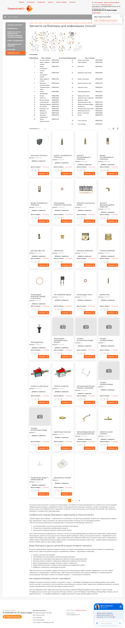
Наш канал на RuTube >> (40, 610)
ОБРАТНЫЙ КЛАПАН (62, 432)
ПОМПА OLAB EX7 (61, 386)
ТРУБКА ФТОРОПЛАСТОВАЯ (85, 339)
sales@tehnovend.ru (106, 4)
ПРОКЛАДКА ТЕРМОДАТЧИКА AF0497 (60, 340)
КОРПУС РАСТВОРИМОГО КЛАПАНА (84, 157)
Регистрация (99, 2)
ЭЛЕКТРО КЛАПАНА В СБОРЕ (86, 204)
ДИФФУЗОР (105, 295)
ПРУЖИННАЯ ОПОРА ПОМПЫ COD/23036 (85, 387)
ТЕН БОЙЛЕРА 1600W (62, 295)
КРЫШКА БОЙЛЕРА (85, 251)
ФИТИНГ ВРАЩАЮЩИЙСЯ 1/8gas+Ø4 (107, 205)
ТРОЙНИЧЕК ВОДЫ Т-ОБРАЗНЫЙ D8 (40, 479)
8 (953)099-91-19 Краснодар (104, 10)
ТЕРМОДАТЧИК (37, 342)
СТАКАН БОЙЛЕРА (107, 251)
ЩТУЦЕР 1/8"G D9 (38, 251)
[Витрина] (109, 128)
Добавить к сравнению (38, 161)
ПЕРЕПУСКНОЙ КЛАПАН (106, 433)
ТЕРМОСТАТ (58, 251)
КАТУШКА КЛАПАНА (39, 155)
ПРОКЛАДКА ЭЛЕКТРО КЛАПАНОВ (62, 204)
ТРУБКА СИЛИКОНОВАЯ (106, 339)
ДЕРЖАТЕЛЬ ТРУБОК (62, 478)
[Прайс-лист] (118, 128)
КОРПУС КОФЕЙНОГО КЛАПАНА (63, 156)
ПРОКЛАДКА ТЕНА (84, 295)
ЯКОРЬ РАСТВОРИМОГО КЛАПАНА (107, 157)
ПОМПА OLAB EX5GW (39, 386)
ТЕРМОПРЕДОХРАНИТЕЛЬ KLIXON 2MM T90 (86, 433)
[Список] (113, 128)
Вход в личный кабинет (111, 2)
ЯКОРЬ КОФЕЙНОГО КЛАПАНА (39, 204)
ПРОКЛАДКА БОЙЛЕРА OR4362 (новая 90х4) (38, 296)
